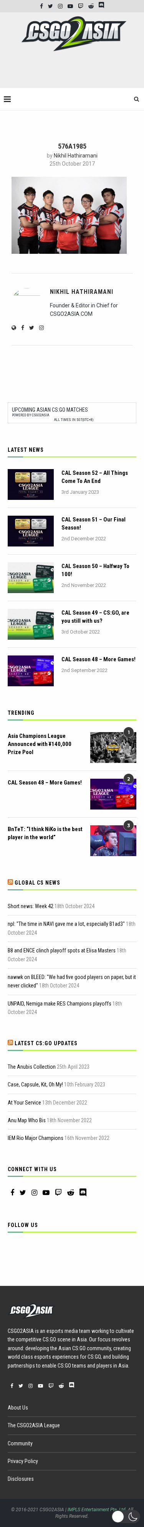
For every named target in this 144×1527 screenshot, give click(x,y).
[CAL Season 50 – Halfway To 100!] (31, 577)
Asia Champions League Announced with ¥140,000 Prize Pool (39, 744)
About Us (18, 1408)
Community (20, 1443)
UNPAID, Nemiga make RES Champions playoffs (59, 1004)
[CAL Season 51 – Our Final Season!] (31, 531)
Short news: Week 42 (30, 906)
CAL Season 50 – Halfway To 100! (95, 570)
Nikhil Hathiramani (76, 156)
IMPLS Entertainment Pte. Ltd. (97, 1509)
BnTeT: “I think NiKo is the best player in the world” (45, 833)
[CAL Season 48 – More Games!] (31, 670)
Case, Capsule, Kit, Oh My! (35, 1084)
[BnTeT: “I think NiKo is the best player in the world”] (113, 840)
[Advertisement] (74, 72)
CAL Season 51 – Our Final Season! (93, 523)
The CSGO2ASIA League (34, 1425)
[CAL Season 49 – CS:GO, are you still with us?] (31, 624)
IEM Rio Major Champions (35, 1138)
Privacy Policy (23, 1461)
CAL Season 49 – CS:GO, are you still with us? (95, 616)
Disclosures (21, 1479)
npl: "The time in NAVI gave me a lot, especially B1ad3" (66, 924)
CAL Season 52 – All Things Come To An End (94, 476)
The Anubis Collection (32, 1067)
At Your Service (24, 1103)
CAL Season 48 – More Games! (98, 659)
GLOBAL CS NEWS (37, 883)
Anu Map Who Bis (27, 1120)
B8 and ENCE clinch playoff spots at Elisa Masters (62, 950)
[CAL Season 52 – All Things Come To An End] (31, 484)
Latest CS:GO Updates (46, 1043)
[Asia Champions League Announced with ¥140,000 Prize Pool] (113, 747)
